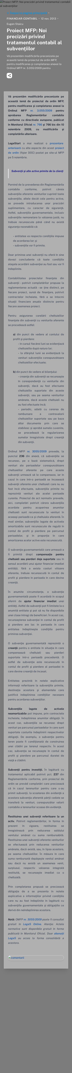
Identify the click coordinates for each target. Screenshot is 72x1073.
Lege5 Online (32, 924)
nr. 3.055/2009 (41, 110)
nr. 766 (37, 124)
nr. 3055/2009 (37, 451)
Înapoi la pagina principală (28, 13)
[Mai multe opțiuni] (9, 75)
